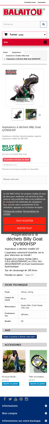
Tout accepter (24, 220)
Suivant (39, 114)
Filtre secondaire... (37, 376)
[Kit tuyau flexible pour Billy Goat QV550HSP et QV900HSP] (14, 361)
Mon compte (9, 413)
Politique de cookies (12, 211)
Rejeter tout (24, 228)
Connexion (42, 2)
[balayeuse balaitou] (24, 12)
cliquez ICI (29, 275)
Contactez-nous (30, 2)
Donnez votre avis (11, 179)
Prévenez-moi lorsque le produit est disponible (20, 169)
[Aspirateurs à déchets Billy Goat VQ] (18, 114)
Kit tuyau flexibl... (9, 376)
